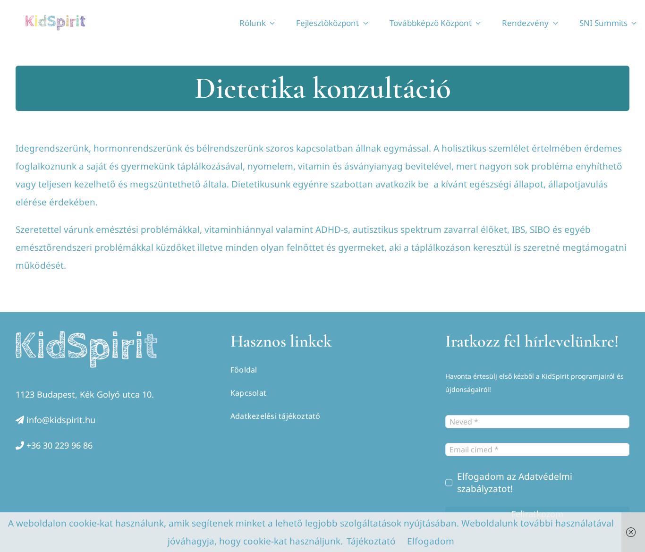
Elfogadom (430, 541)
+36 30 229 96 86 (59, 445)
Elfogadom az (514, 482)
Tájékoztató (371, 541)
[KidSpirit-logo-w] (86, 335)
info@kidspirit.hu (60, 419)
